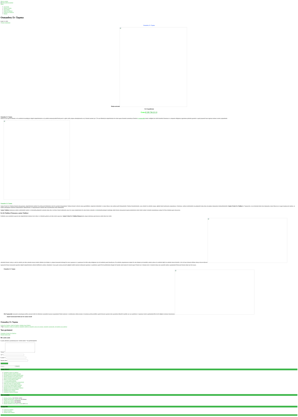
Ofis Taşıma (7, 9)
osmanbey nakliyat (24, 326)
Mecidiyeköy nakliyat (9, 402)
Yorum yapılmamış (5, 22)
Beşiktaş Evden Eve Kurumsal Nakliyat (13, 387)
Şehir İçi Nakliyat (8, 11)
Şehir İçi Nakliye (15, 325)
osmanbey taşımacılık (49, 326)
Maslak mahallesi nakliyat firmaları (12, 373)
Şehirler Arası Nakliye (25, 325)
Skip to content (4, 1)
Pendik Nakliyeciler (5, 334)
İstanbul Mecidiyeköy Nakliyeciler (12, 399)
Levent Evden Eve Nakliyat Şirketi (12, 386)
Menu (2, 4)
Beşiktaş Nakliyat (8, 398)
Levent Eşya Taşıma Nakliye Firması (13, 385)
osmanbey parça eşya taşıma (36, 326)
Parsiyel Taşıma (7, 8)
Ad (2, 354)
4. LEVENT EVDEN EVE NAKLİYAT (14, 382)
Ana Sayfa (6, 6)
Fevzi (26, 403)
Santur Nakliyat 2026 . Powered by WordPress (12, 415)
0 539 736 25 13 (151, 112)
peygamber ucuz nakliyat (61, 326)
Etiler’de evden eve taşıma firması (12, 383)
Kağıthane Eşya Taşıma (9, 390)
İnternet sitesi (4, 360)
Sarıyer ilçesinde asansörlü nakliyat (12, 378)
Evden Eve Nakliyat (9, 12)
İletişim (5, 13)
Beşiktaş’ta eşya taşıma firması (11, 389)
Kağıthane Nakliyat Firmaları (11, 392)
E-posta (3, 357)
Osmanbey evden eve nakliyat (11, 326)
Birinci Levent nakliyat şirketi (11, 379)
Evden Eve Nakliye (5, 325)
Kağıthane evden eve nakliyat (11, 372)
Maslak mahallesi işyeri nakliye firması (13, 376)
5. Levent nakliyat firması (10, 380)
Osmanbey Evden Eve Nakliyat (8, 333)
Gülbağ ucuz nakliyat (9, 400)
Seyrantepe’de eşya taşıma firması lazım (13, 375)
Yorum (3, 352)
